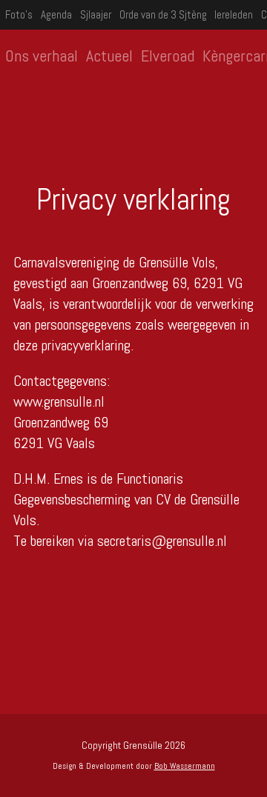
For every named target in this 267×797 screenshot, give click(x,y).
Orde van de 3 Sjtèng (163, 14)
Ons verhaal (41, 55)
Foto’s (19, 14)
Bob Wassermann (184, 766)
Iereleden (233, 14)
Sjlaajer (95, 14)
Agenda (56, 14)
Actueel (109, 55)
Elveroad (167, 55)
